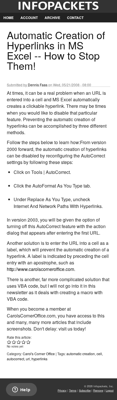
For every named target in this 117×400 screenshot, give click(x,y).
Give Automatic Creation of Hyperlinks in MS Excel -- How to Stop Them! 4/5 (23, 342)
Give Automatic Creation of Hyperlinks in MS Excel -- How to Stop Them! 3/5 (18, 342)
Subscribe (85, 390)
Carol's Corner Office (39, 353)
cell (99, 353)
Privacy (62, 390)
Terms (72, 390)
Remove (98, 390)
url (28, 358)
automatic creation (80, 353)
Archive (52, 17)
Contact (75, 17)
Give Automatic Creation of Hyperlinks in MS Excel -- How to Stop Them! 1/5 (9, 342)
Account (29, 17)
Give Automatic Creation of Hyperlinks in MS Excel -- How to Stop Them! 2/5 (14, 342)
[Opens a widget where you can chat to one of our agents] (21, 390)
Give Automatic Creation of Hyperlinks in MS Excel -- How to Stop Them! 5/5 (28, 342)
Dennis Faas (37, 84)
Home (8, 17)
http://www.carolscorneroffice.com (40, 269)
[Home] (58, 6)
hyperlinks (39, 358)
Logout (110, 390)
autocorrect (15, 358)
